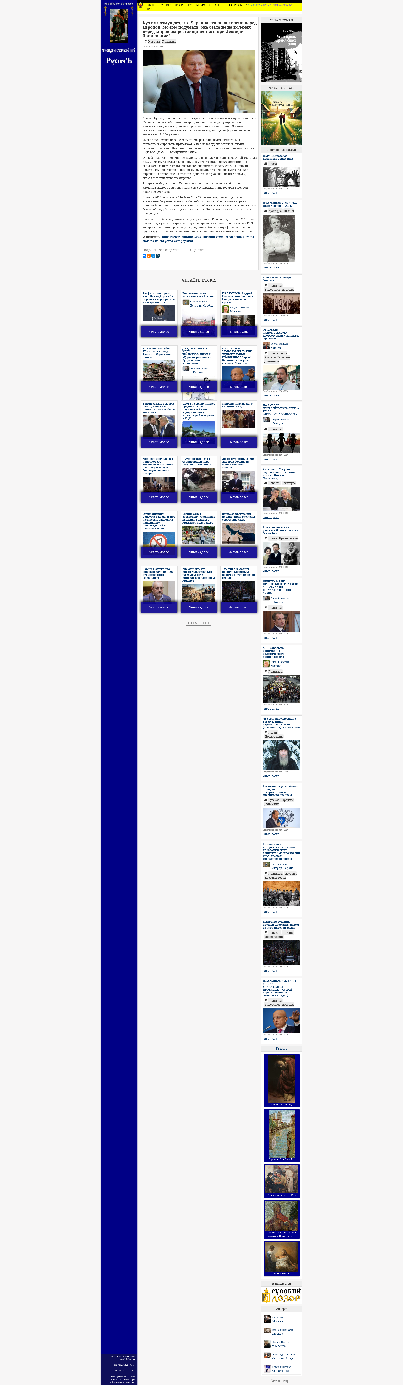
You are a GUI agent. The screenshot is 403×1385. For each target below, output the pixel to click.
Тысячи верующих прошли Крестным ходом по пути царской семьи (238, 573)
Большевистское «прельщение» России (198, 295)
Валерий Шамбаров (283, 1329)
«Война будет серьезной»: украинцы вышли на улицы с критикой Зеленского (198, 518)
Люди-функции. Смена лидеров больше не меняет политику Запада (238, 463)
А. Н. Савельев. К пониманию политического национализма (274, 652)
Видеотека (273, 289)
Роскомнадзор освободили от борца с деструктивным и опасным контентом (281, 790)
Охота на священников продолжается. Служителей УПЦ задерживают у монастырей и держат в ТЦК (198, 411)
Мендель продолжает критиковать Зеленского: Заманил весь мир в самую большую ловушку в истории (158, 466)
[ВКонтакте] (144, 256)
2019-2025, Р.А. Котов (125, 1370)
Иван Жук (277, 1317)
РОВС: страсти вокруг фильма (278, 279)
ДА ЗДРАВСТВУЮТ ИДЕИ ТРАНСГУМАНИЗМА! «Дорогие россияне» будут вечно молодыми (196, 356)
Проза (272, 164)
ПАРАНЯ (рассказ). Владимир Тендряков (278, 157)
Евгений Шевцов (281, 1366)
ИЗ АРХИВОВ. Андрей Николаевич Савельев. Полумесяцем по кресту (238, 298)
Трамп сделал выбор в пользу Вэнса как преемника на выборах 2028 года (159, 408)
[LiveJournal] (158, 256)
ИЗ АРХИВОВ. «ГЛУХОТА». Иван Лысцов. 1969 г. (280, 204)
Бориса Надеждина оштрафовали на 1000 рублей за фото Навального (158, 573)
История (288, 289)
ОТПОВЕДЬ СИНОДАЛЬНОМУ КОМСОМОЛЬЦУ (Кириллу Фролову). (281, 334)
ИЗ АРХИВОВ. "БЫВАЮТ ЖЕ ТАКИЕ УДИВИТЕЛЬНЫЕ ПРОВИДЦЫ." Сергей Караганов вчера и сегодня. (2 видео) (237, 356)
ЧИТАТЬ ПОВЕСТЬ (281, 88)
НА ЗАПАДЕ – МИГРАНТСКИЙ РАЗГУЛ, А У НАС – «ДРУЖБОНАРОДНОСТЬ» (281, 409)
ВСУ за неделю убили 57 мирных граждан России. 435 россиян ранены (158, 353)
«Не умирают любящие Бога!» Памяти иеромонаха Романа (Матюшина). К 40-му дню (281, 723)
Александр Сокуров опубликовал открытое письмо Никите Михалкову (279, 473)
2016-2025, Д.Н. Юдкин (124, 1365)
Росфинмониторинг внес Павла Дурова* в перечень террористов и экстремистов (159, 298)
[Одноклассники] (149, 256)
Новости (154, 41)
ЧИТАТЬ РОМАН (281, 20)
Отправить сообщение (124, 1356)
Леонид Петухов (281, 1342)
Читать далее (159, 331)
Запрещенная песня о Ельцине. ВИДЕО (237, 405)
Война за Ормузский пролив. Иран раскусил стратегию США (238, 516)
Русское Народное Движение (277, 359)
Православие (277, 353)
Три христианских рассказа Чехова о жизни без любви (280, 530)
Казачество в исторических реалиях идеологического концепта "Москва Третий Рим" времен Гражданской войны (281, 851)
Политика (169, 41)
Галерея (281, 1048)
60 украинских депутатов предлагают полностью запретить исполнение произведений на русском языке (159, 521)
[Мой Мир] (153, 256)
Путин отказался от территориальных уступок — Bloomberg (197, 461)
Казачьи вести (275, 877)
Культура (275, 211)
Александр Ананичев (283, 1354)
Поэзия (289, 211)
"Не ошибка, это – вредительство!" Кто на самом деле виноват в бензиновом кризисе (198, 574)
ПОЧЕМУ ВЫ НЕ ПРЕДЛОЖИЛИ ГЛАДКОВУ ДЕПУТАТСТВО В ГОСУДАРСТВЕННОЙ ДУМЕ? (281, 587)
